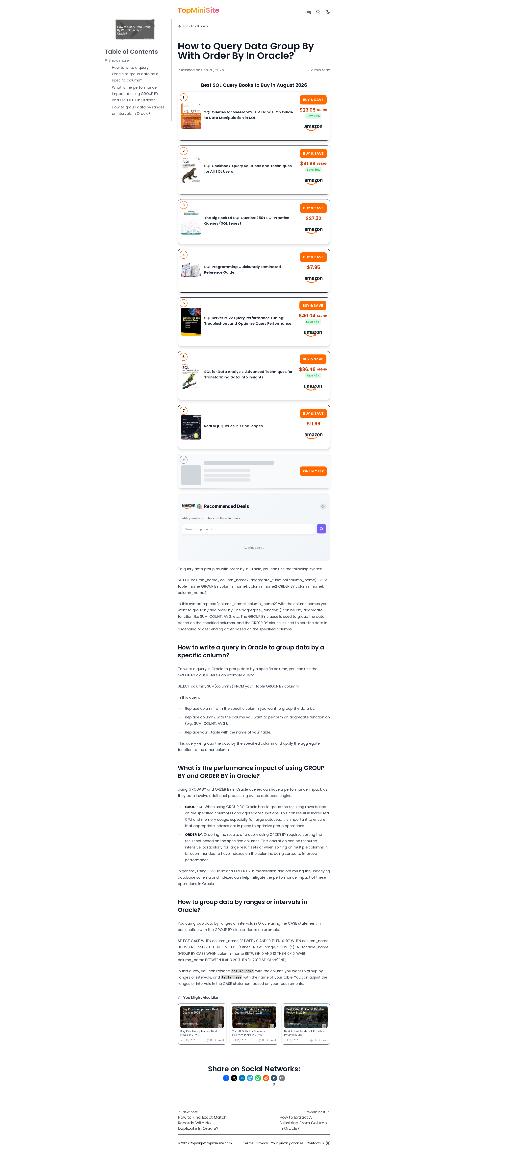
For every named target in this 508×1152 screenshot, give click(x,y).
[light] (327, 12)
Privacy (262, 1143)
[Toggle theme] (323, 506)
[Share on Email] (282, 1078)
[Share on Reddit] (266, 1078)
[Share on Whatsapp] (258, 1078)
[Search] (318, 12)
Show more (119, 60)
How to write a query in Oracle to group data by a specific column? (135, 74)
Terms (248, 1143)
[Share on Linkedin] (242, 1078)
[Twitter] (327, 1143)
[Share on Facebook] (226, 1078)
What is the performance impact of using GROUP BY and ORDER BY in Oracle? (135, 93)
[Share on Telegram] (250, 1078)
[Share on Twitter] (234, 1078)
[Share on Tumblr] (274, 1078)
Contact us (315, 1143)
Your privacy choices (287, 1143)
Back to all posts (195, 26)
